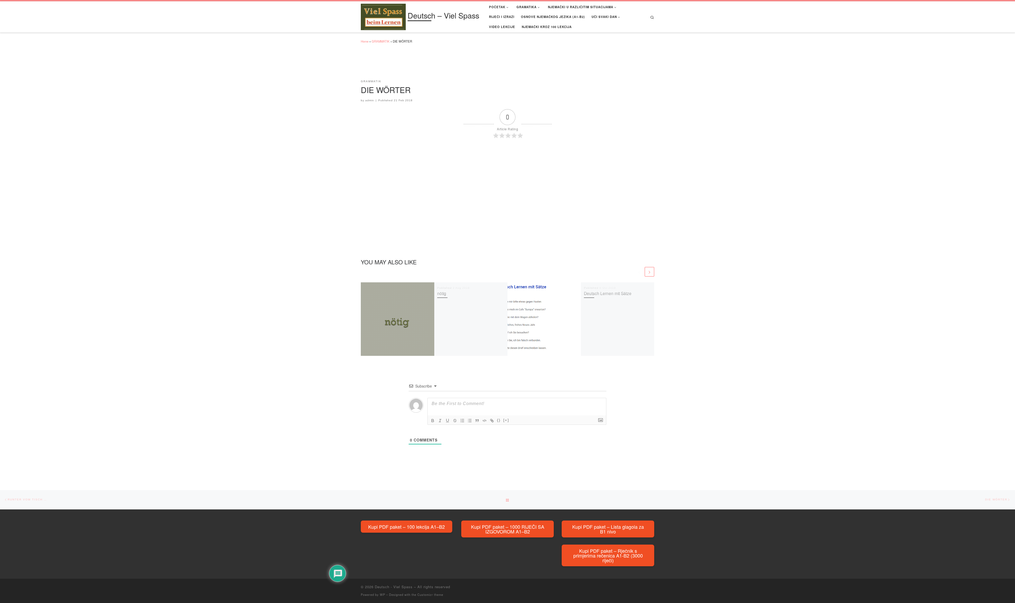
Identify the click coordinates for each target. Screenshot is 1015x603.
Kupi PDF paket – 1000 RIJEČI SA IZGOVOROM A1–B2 (507, 529)
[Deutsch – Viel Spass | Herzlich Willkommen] (383, 15)
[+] (506, 420)
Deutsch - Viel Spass (394, 586)
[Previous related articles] (639, 272)
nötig (441, 293)
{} (499, 420)
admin (369, 100)
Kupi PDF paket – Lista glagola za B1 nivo (608, 529)
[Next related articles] (649, 272)
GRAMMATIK (381, 41)
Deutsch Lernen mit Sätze (607, 293)
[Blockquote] (477, 420)
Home (364, 41)
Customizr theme (430, 594)
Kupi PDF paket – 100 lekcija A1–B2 (406, 526)
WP (382, 594)
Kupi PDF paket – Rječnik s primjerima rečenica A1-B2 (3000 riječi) (608, 555)
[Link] (492, 420)
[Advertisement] (457, 64)
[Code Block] (484, 420)
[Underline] (447, 420)
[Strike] (455, 420)
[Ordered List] (462, 420)
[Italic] (440, 420)
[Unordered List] (469, 420)
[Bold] (432, 420)
